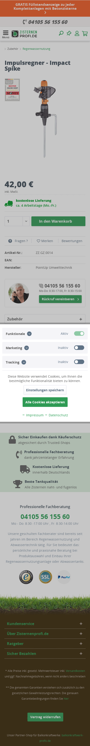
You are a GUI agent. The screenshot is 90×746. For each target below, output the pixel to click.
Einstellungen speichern (45, 390)
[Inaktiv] (79, 347)
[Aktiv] (79, 333)
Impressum (34, 415)
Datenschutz (58, 415)
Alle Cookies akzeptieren (45, 402)
